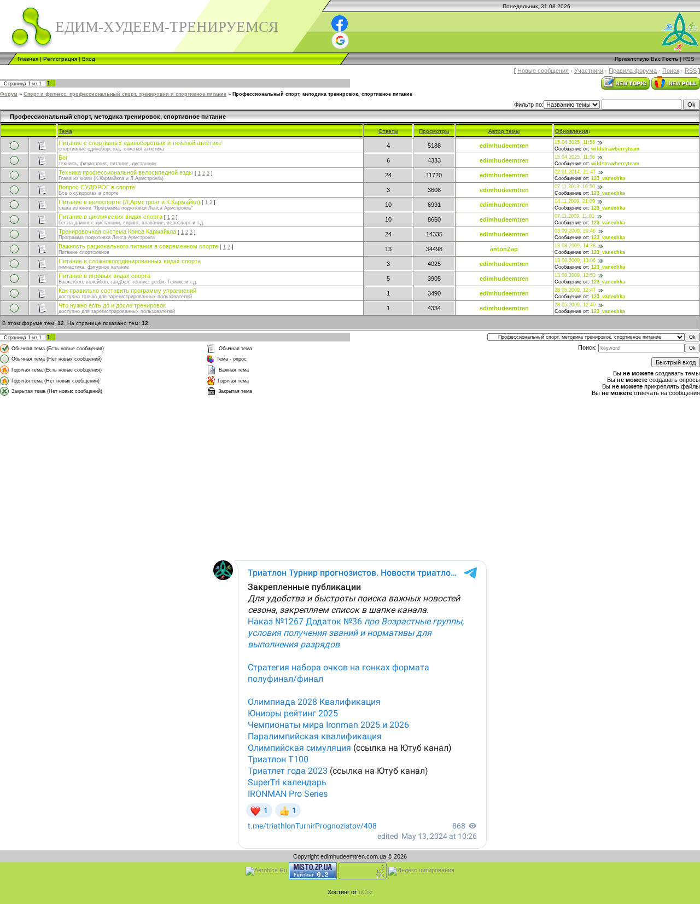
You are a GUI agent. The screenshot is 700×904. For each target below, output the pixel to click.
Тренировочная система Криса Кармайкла (117, 231)
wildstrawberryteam (615, 149)
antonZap (504, 249)
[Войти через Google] (340, 40)
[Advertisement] (228, 474)
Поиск (670, 70)
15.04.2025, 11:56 (575, 142)
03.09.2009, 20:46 (575, 231)
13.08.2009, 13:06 (575, 260)
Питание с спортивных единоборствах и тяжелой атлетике (140, 143)
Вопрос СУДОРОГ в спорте (97, 187)
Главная (28, 59)
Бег (63, 157)
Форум (9, 94)
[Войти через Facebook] (339, 23)
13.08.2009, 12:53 (575, 275)
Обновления (571, 131)
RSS (689, 59)
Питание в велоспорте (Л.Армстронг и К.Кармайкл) (129, 202)
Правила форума (633, 70)
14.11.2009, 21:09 (575, 201)
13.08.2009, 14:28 (575, 245)
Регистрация (60, 59)
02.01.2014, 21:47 (575, 172)
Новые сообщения (543, 70)
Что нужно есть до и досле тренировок (112, 305)
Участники (588, 70)
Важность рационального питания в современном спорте (138, 246)
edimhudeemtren (504, 145)
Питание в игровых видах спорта (104, 276)
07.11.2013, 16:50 (575, 186)
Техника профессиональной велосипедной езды (126, 172)
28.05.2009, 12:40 (575, 305)
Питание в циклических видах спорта (110, 216)
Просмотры (434, 131)
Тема (65, 131)
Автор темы (504, 131)
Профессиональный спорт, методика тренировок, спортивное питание (322, 94)
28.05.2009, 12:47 (575, 290)
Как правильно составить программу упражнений (127, 290)
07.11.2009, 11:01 (574, 216)
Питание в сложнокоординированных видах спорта (130, 261)
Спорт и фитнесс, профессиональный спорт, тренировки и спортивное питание (125, 94)
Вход (88, 59)
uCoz (366, 892)
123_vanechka (608, 178)
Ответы (388, 131)
